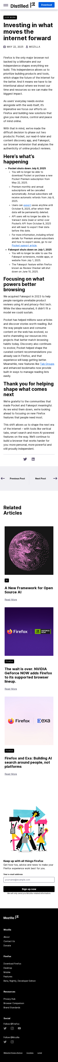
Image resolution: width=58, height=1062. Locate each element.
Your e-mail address (13, 874)
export (27, 205)
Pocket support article (24, 245)
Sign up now (29, 889)
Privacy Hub (9, 999)
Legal (39, 1053)
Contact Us (9, 941)
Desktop (8, 968)
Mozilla (23, 5)
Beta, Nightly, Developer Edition (20, 981)
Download (46, 5)
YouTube (19, 1028)
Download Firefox (12, 963)
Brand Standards (12, 1007)
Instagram (12, 1028)
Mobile (7, 972)
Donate (7, 945)
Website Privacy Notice (13, 1053)
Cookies (29, 1053)
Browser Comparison (14, 1003)
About (7, 937)
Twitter (5, 1028)
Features (8, 976)
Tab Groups (47, 363)
